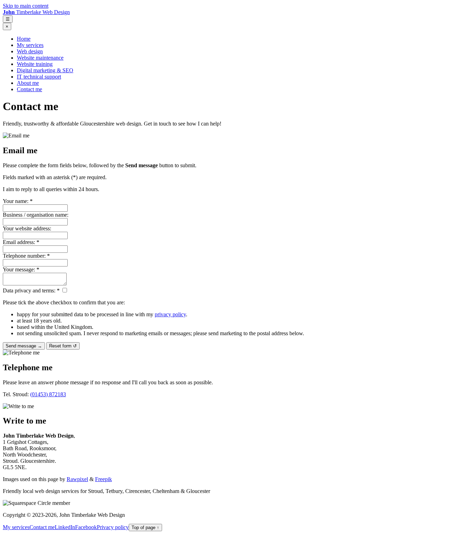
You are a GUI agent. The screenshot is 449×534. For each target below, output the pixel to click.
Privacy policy (113, 527)
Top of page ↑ (145, 527)
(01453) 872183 (48, 394)
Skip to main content (25, 6)
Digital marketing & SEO (45, 70)
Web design (30, 51)
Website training (35, 64)
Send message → (24, 346)
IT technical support (39, 77)
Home (24, 39)
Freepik (103, 479)
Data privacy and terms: (31, 290)
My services (30, 45)
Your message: (21, 269)
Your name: (18, 201)
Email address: (21, 242)
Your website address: (27, 228)
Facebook (86, 527)
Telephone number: (26, 256)
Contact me (29, 89)
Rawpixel (77, 479)
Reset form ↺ (63, 346)
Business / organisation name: (35, 215)
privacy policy (170, 314)
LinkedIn (65, 527)
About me (28, 83)
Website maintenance (40, 58)
